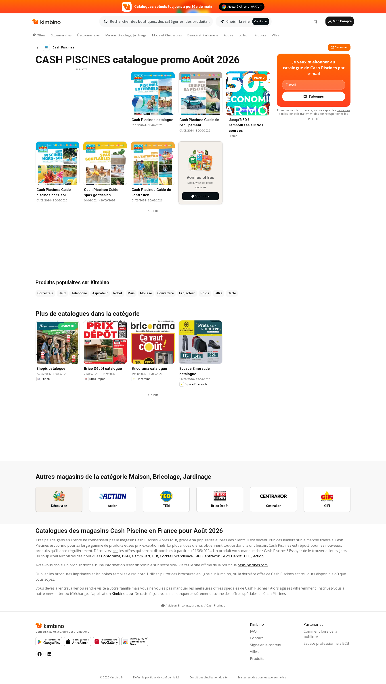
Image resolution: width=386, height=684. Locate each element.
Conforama (110, 556)
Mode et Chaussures (167, 35)
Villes (275, 35)
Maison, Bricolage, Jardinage (126, 35)
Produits (260, 35)
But (155, 556)
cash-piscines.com (253, 565)
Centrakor (211, 556)
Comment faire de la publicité (320, 634)
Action (258, 556)
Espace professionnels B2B (326, 643)
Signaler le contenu (266, 644)
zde (115, 550)
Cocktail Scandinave (176, 556)
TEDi (247, 556)
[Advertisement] (81, 102)
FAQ (253, 631)
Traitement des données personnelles (262, 677)
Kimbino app (122, 593)
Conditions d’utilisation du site (208, 677)
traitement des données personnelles (324, 114)
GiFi (198, 556)
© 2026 (111, 677)
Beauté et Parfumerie (202, 35)
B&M (126, 556)
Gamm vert (141, 556)
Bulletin (244, 35)
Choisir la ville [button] (238, 21)
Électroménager (88, 35)
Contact (256, 638)
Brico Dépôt (231, 556)
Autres (228, 35)
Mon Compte (342, 21)
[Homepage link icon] (163, 605)
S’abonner (341, 47)
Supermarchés (61, 35)
